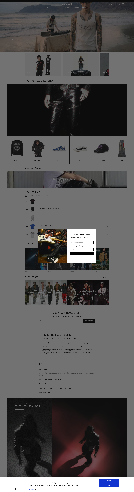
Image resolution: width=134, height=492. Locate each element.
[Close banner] (122, 479)
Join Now (81, 253)
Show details (31, 489)
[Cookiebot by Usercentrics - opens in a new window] (18, 489)
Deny (109, 485)
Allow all (109, 480)
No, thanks (81, 257)
